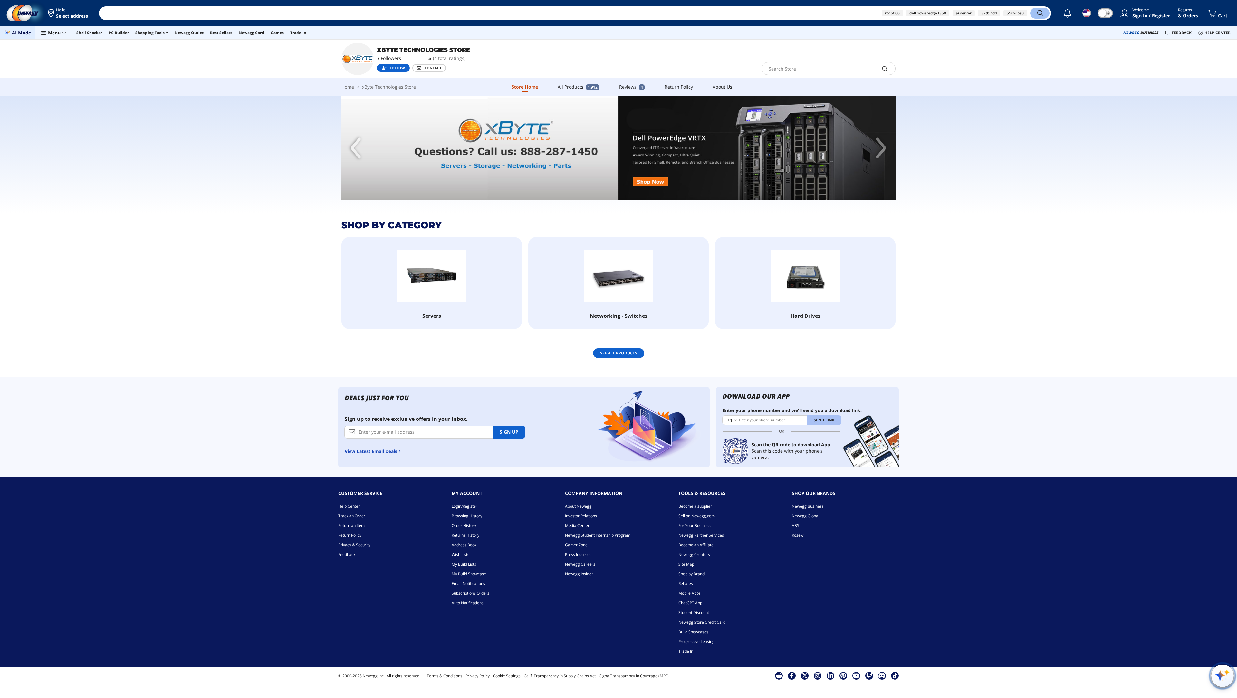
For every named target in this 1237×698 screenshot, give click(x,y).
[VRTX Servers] (618, 148)
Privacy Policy (477, 676)
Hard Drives (805, 315)
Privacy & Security (354, 545)
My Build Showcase (469, 574)
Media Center (577, 525)
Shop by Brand (691, 574)
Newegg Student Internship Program (597, 535)
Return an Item (351, 525)
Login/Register (464, 506)
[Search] (1040, 13)
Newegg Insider (579, 574)
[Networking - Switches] (618, 276)
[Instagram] (817, 675)
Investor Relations (581, 516)
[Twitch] (869, 675)
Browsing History (467, 516)
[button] (68, 13)
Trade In (685, 651)
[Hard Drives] (805, 276)
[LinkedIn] (830, 675)
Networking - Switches (618, 315)
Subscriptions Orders (470, 593)
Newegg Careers (580, 564)
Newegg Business (808, 506)
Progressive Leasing (696, 641)
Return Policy (349, 535)
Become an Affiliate (696, 545)
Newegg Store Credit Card (701, 622)
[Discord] (882, 675)
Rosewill (799, 535)
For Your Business (694, 525)
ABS (795, 525)
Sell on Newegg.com (696, 516)
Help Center (349, 506)
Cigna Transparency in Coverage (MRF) (634, 676)
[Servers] (431, 276)
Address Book (464, 545)
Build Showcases (693, 632)
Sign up (509, 432)
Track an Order (351, 516)
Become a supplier (695, 506)
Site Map (686, 564)
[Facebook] (791, 675)
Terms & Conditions (444, 676)
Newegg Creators (694, 554)
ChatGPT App (690, 603)
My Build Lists (464, 564)
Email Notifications (468, 583)
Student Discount (693, 612)
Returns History (465, 535)
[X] (805, 675)
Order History (464, 525)
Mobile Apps (689, 593)
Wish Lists (460, 554)
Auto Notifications (468, 603)
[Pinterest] (843, 675)
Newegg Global (805, 516)
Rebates (685, 583)
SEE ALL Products (618, 353)
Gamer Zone (576, 545)
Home (347, 87)
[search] (885, 68)
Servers (431, 315)
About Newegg (578, 506)
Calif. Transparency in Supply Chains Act (560, 676)
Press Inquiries (578, 554)
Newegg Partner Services (701, 535)
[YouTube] (856, 675)
